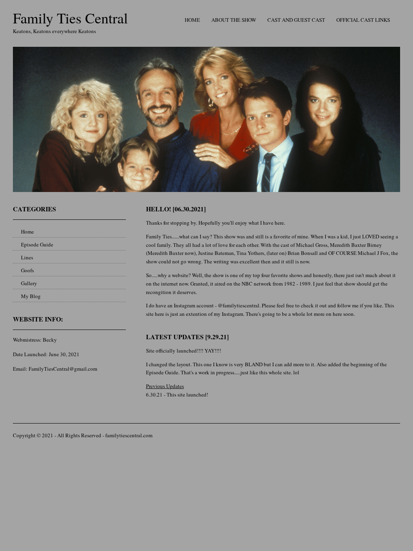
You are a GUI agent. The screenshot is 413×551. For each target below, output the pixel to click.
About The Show (233, 19)
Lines (27, 257)
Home (192, 19)
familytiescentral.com (128, 435)
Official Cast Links (363, 19)
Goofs (27, 270)
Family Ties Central (70, 17)
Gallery (29, 283)
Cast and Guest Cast (296, 19)
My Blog (31, 296)
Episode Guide (37, 244)
